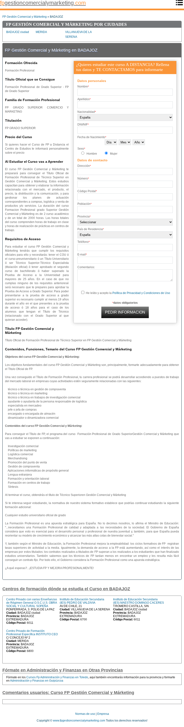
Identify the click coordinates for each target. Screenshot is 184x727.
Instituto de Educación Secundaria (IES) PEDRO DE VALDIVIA (82, 601)
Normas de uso (85, 714)
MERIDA (41, 32)
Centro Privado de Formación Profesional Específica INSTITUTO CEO (32, 632)
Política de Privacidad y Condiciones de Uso (141, 293)
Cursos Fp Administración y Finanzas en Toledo (57, 677)
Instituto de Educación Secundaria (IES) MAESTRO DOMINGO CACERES (138, 601)
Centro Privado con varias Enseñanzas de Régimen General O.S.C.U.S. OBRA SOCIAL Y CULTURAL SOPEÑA (31, 603)
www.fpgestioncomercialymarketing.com (79, 720)
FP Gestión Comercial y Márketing (24, 16)
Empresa (103, 714)
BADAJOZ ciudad (17, 32)
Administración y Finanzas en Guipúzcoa (36, 680)
